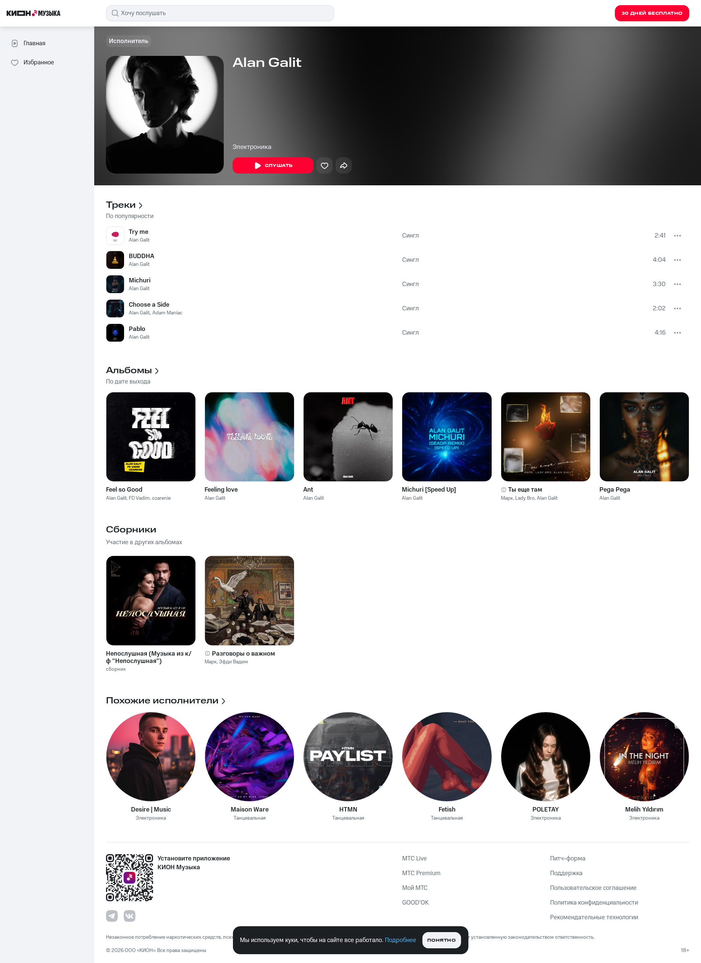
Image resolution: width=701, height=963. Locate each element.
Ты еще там (525, 489)
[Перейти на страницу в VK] (129, 916)
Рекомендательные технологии (594, 917)
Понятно (441, 940)
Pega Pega (614, 489)
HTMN (348, 809)
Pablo (137, 329)
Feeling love (221, 489)
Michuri (140, 280)
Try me (138, 232)
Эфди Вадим (233, 662)
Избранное (39, 62)
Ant (308, 489)
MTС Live (414, 858)
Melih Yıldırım (644, 809)
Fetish (447, 809)
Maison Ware (250, 809)
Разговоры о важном (243, 653)
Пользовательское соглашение (593, 888)
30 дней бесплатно (652, 13)
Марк (507, 498)
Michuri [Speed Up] (429, 489)
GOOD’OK (415, 902)
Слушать (279, 166)
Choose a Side (149, 304)
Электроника (252, 147)
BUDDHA (141, 256)
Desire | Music (151, 809)
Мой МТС (415, 888)
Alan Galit (139, 240)
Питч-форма (567, 858)
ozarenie (161, 498)
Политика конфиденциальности (594, 902)
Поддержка (566, 873)
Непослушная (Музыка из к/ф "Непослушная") (149, 657)
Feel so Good (124, 489)
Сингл (410, 235)
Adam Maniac (167, 313)
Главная (34, 43)
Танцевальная (250, 818)
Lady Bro (525, 498)
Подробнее (400, 940)
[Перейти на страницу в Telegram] (112, 916)
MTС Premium (421, 873)
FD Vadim (139, 498)
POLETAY (545, 809)
